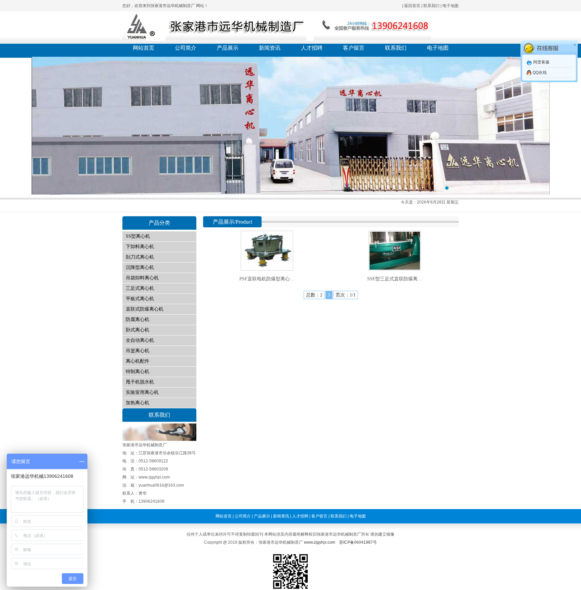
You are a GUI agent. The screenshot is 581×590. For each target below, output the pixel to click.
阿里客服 (541, 62)
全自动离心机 (140, 340)
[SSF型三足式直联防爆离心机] (395, 268)
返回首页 (412, 5)
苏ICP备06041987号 (358, 542)
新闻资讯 (269, 48)
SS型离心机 (138, 236)
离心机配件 (137, 361)
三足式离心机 (140, 288)
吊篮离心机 (137, 350)
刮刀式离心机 (140, 257)
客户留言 (353, 48)
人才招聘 (311, 48)
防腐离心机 (137, 319)
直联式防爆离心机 (144, 309)
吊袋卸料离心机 (142, 277)
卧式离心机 (137, 329)
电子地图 (450, 5)
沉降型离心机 (140, 267)
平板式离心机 (140, 298)
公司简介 (185, 48)
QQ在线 (540, 72)
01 (290, 126)
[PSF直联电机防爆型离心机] (267, 268)
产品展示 (227, 48)
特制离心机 (137, 371)
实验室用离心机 (142, 392)
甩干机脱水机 (140, 381)
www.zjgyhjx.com (319, 542)
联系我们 (431, 5)
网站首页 (143, 48)
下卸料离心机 (140, 246)
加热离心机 (137, 402)
